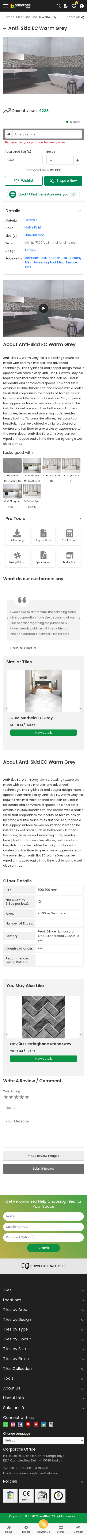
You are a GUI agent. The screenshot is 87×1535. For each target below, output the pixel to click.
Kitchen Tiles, (59, 258)
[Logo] (21, 6)
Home (8, 17)
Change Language (16, 1433)
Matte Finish (33, 227)
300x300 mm (34, 235)
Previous (3, 66)
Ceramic (30, 220)
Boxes (50, 152)
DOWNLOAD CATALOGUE (48, 1266)
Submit (43, 1247)
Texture (30, 250)
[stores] (60, 1527)
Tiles (19, 17)
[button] (43, 308)
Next (84, 66)
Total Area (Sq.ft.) (18, 152)
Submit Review (43, 1168)
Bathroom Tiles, (36, 258)
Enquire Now (67, 180)
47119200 (41, 1468)
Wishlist (27, 180)
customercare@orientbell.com (35, 1473)
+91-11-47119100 (20, 1468)
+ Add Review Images (43, 1156)
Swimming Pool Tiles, (49, 262)
